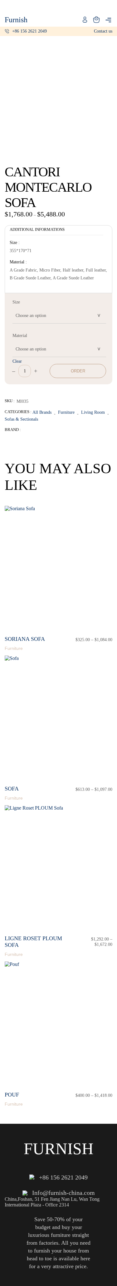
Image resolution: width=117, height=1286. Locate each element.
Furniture (66, 412)
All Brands (41, 412)
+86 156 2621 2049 (29, 31)
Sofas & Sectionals (21, 419)
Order (78, 371)
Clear (17, 361)
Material (19, 335)
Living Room (93, 412)
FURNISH (59, 1149)
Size (16, 301)
